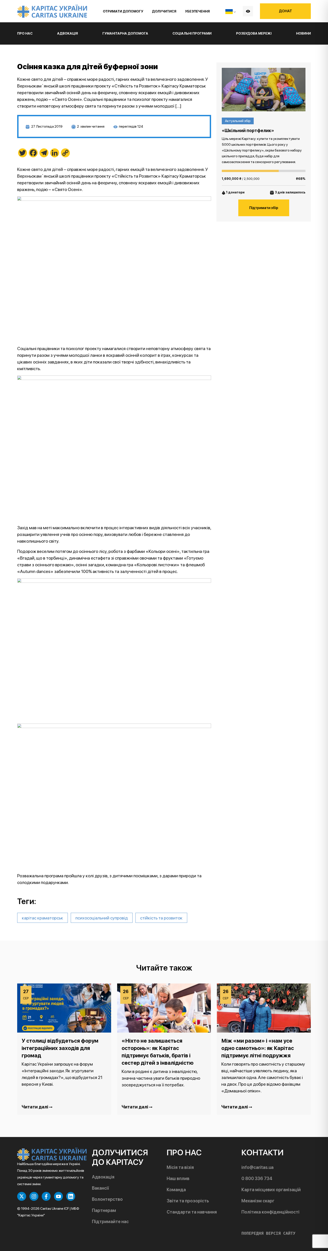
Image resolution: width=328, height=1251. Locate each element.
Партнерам (104, 1210)
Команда (176, 1189)
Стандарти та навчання (192, 1212)
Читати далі (35, 1107)
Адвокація (103, 1177)
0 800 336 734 (256, 1178)
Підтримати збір (263, 208)
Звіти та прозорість (188, 1200)
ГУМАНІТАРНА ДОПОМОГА (125, 33)
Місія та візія (180, 1167)
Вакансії (100, 1188)
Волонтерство (107, 1199)
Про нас (25, 33)
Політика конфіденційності (270, 1212)
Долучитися (164, 11)
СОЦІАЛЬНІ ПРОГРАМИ (192, 33)
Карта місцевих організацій (271, 1189)
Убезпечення (197, 11)
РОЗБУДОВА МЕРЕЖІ (254, 33)
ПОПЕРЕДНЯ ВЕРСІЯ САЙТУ (268, 1233)
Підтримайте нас (110, 1221)
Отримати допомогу (123, 11)
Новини (303, 33)
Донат (285, 11)
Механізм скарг (257, 1200)
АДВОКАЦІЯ (67, 33)
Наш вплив (178, 1178)
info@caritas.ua (257, 1167)
